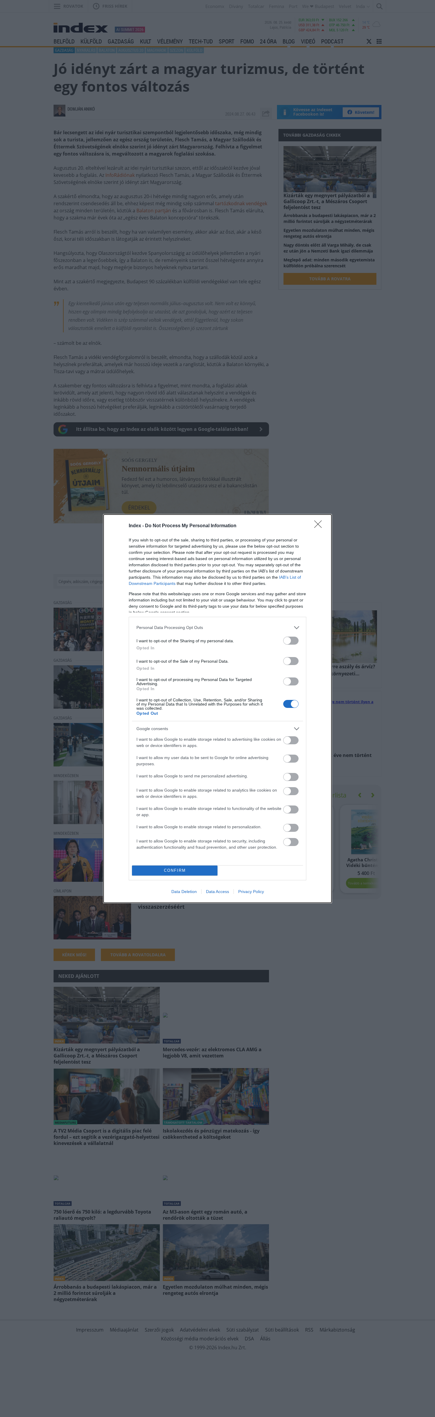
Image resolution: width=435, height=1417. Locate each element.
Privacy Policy (251, 891)
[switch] (291, 641)
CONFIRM (175, 870)
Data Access (217, 891)
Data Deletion (184, 891)
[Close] (320, 526)
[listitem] (217, 628)
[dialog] (217, 709)
